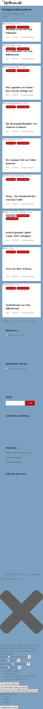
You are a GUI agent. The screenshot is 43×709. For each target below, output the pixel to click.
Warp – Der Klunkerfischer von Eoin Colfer (21, 198)
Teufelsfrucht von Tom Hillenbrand (18, 307)
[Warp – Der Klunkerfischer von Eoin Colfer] (19, 183)
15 (23, 321)
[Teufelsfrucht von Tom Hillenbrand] (19, 292)
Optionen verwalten (12, 671)
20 (28, 321)
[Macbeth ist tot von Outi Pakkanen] (11, 24)
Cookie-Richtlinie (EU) (14, 462)
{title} (7, 697)
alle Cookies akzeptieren (10, 684)
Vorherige (5, 321)
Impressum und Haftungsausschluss (18, 453)
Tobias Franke (22, 574)
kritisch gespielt (23, 215)
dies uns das (11, 27)
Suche (30, 403)
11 (14, 321)
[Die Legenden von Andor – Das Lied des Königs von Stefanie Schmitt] (19, 74)
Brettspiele (10, 215)
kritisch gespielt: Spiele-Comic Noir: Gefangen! (19, 234)
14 (21, 321)
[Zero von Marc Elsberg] (19, 255)
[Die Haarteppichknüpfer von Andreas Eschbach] (19, 110)
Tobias (7, 37)
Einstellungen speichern (28, 691)
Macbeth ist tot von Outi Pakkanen (19, 31)
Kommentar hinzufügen (27, 37)
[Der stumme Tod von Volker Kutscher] (19, 147)
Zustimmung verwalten (9, 707)
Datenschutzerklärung (13, 457)
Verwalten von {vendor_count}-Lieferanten (20, 676)
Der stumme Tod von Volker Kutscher (21, 161)
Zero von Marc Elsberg (18, 268)
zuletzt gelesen (23, 27)
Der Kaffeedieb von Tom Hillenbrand (19, 53)
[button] (21, 612)
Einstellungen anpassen (9, 691)
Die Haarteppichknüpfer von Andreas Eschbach (21, 125)
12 (17, 321)
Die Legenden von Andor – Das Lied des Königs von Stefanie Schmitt (20, 91)
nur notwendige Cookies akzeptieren (14, 687)
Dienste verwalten (11, 673)
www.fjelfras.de (35, 574)
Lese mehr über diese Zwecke (15, 679)
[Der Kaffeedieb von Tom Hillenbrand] (11, 45)
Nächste (32, 321)
